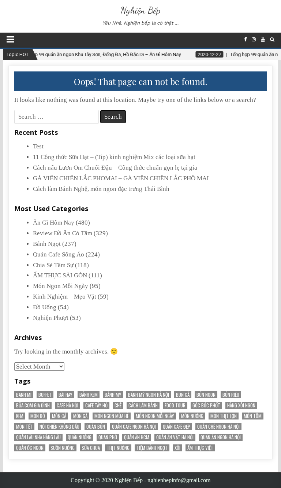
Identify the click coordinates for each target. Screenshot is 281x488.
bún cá (183, 394)
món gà (80, 416)
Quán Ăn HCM (136, 437)
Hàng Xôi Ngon (241, 405)
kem (19, 416)
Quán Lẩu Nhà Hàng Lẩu (38, 437)
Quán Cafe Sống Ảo (58, 254)
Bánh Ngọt (47, 243)
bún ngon (206, 394)
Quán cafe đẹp (176, 426)
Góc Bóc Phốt (206, 405)
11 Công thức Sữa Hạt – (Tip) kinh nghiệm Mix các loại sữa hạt (114, 157)
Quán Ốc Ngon (30, 447)
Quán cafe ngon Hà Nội (134, 426)
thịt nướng (118, 447)
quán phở (107, 437)
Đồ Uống (44, 307)
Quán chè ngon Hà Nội (218, 426)
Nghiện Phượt (50, 317)
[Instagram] (254, 39)
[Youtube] (263, 39)
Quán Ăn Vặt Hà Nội (175, 437)
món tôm (253, 416)
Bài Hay (65, 394)
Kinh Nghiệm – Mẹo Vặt (64, 296)
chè (118, 405)
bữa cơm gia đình (33, 405)
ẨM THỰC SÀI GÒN (60, 275)
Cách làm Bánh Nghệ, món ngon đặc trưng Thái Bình (101, 188)
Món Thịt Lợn (223, 416)
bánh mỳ (113, 394)
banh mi (23, 394)
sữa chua (91, 447)
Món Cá (59, 416)
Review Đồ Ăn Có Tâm (62, 233)
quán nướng (79, 437)
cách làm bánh (143, 405)
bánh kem (88, 394)
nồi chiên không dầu (59, 426)
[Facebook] (245, 39)
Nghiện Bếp (140, 10)
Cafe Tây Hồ (96, 405)
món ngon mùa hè (111, 416)
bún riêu (230, 394)
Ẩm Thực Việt (200, 447)
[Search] (272, 39)
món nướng (192, 416)
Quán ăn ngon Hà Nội (221, 437)
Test (38, 146)
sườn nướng (62, 447)
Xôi (177, 447)
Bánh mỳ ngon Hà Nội (148, 394)
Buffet (45, 394)
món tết (24, 426)
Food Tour (175, 405)
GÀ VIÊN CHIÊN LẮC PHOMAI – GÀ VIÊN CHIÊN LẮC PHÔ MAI (121, 178)
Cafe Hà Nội (67, 405)
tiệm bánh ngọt (152, 447)
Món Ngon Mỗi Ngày (60, 285)
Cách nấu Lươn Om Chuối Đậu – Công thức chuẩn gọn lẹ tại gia (115, 167)
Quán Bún (95, 426)
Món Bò (37, 416)
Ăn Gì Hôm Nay (53, 222)
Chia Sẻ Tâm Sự (53, 265)
